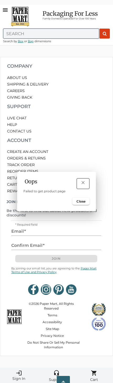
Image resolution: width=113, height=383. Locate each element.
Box (20, 41)
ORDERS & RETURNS (26, 158)
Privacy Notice (52, 336)
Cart (94, 376)
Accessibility (52, 322)
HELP (12, 124)
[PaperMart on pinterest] (58, 289)
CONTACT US (19, 131)
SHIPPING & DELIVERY (28, 84)
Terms (52, 315)
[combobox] (51, 34)
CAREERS (16, 90)
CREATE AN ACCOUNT (27, 151)
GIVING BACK (19, 97)
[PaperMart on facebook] (33, 289)
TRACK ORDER (21, 164)
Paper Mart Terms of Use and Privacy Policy (53, 270)
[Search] (105, 34)
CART (12, 184)
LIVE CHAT (17, 118)
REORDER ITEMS (22, 171)
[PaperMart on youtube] (71, 289)
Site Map (52, 329)
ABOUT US (17, 77)
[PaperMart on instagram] (46, 289)
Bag (31, 41)
